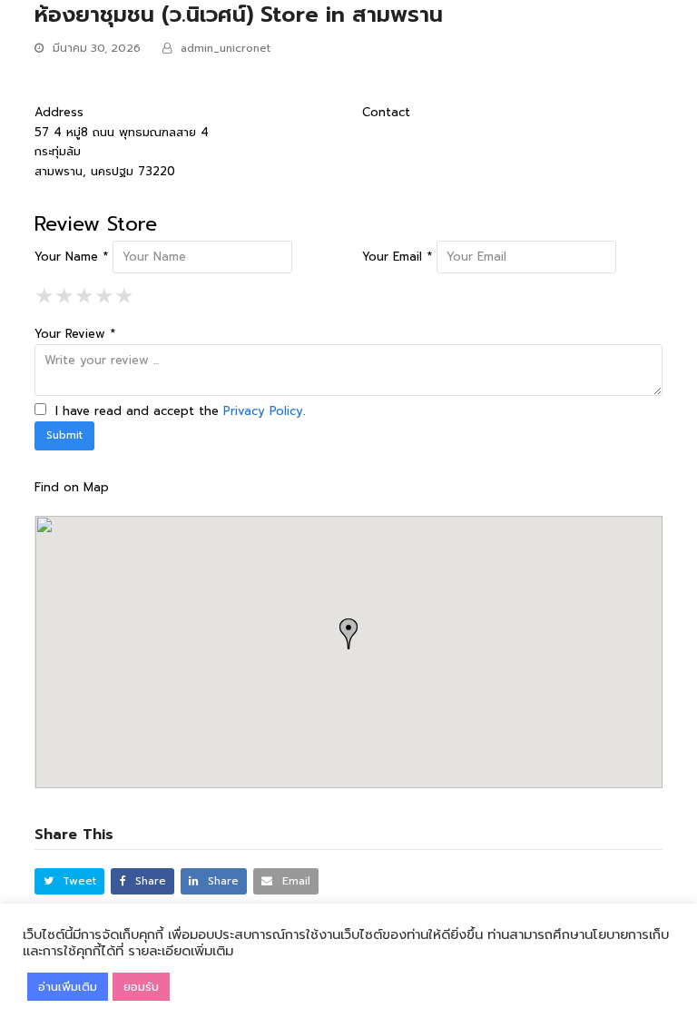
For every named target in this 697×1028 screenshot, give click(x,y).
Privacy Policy (263, 411)
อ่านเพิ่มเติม (67, 986)
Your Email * (397, 256)
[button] (69, 881)
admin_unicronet (225, 48)
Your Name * (71, 256)
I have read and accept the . (178, 411)
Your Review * (74, 333)
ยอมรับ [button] (141, 986)
